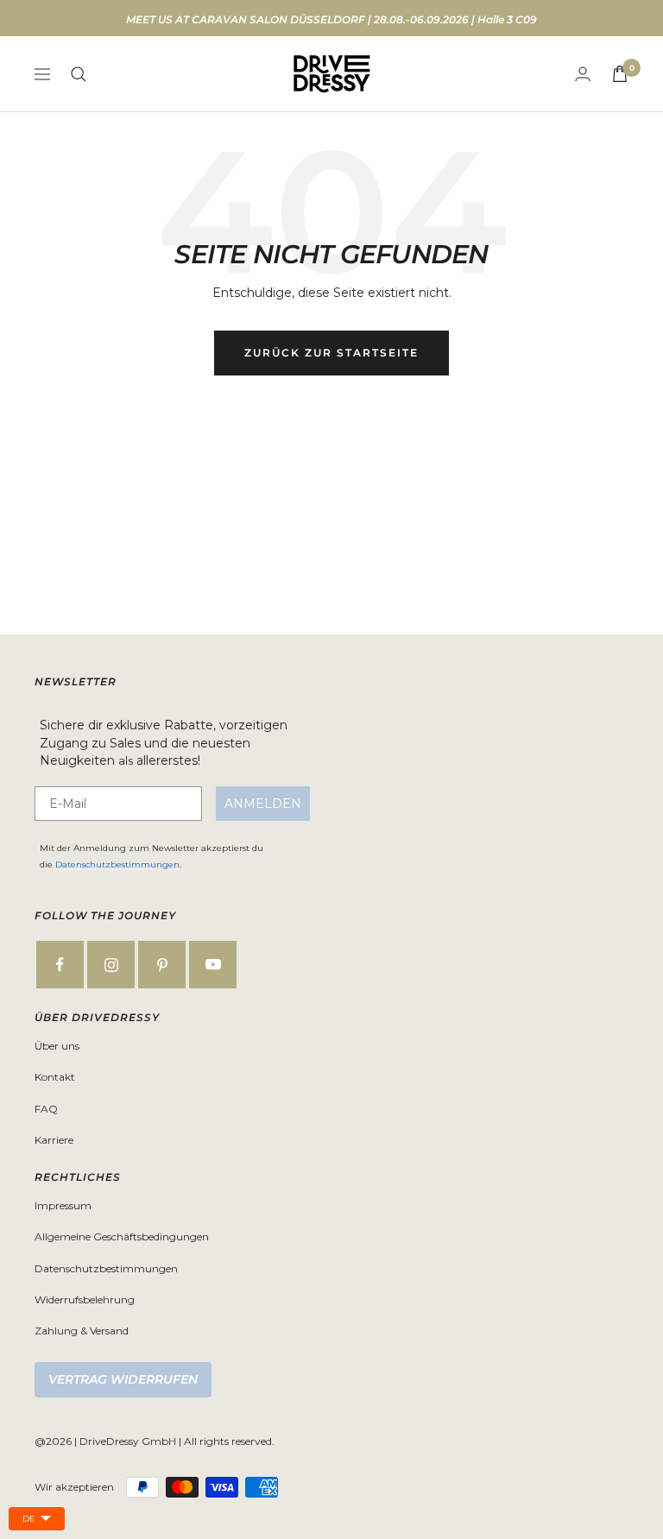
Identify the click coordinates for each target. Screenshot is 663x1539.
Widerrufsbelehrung (85, 1299)
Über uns (57, 1045)
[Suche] (78, 74)
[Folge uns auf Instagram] (111, 964)
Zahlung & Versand (82, 1330)
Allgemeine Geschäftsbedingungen (122, 1236)
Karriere (54, 1139)
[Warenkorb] (619, 74)
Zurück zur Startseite (331, 352)
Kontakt (55, 1076)
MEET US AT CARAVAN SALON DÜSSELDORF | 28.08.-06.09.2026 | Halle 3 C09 (331, 19)
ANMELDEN (262, 803)
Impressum (63, 1205)
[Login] (582, 73)
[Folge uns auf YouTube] (213, 964)
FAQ (46, 1108)
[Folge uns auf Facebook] (60, 964)
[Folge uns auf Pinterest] (162, 964)
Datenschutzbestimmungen (117, 864)
